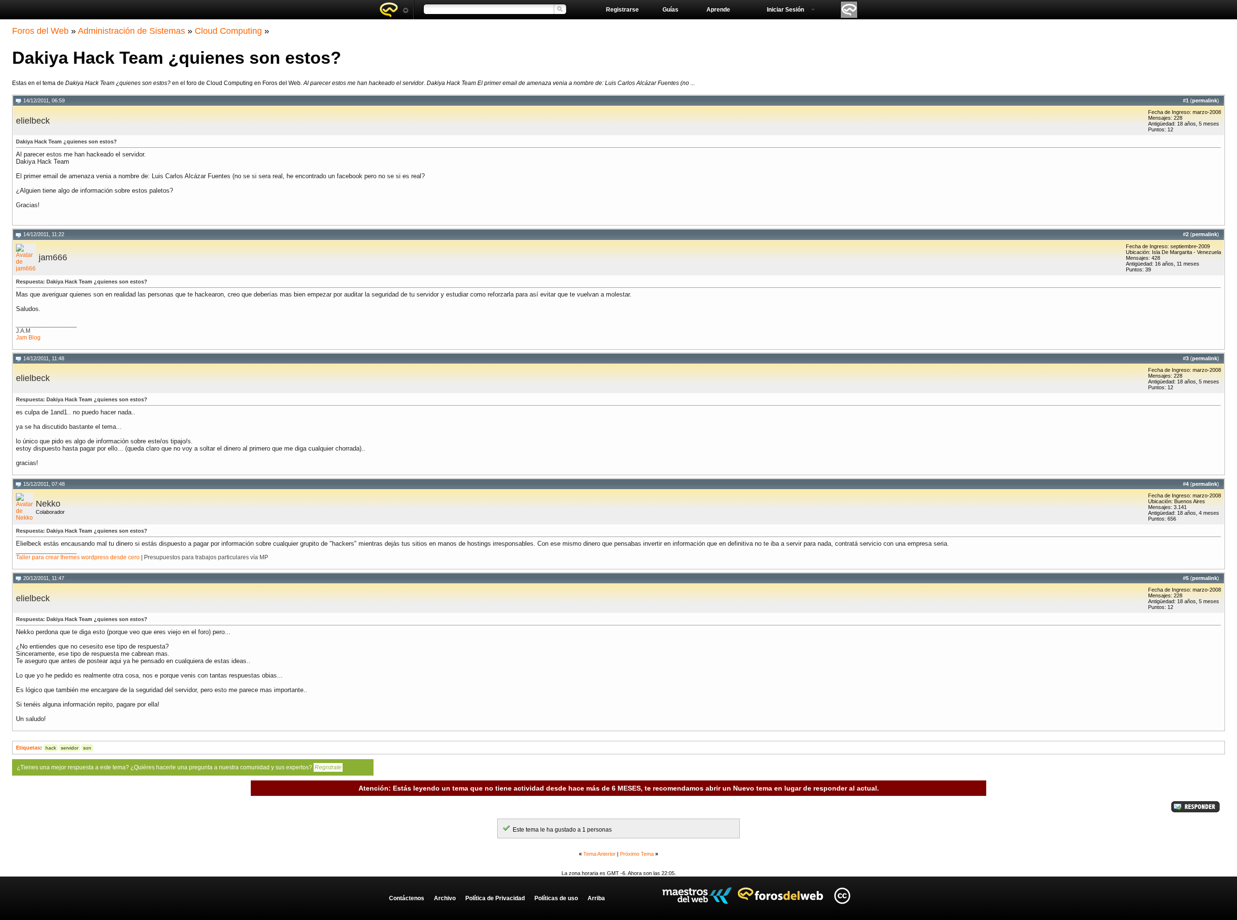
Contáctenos (406, 898)
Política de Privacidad (495, 898)
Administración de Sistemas (131, 31)
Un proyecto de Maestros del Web (697, 895)
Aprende (718, 9)
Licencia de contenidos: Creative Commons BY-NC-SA (842, 895)
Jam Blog (28, 337)
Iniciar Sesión (785, 9)
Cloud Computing (228, 31)
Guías (670, 9)
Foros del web (393, 9)
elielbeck (33, 121)
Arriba (596, 898)
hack (50, 747)
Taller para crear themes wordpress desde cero (78, 557)
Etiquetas (28, 747)
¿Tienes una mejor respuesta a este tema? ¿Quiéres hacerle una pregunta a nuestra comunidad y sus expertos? (179, 767)
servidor (69, 747)
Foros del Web (40, 31)
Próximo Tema (637, 854)
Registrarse (622, 9)
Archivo (445, 898)
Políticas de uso (556, 898)
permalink (1204, 100)
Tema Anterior (599, 854)
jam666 (53, 257)
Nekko (48, 504)
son (87, 747)
